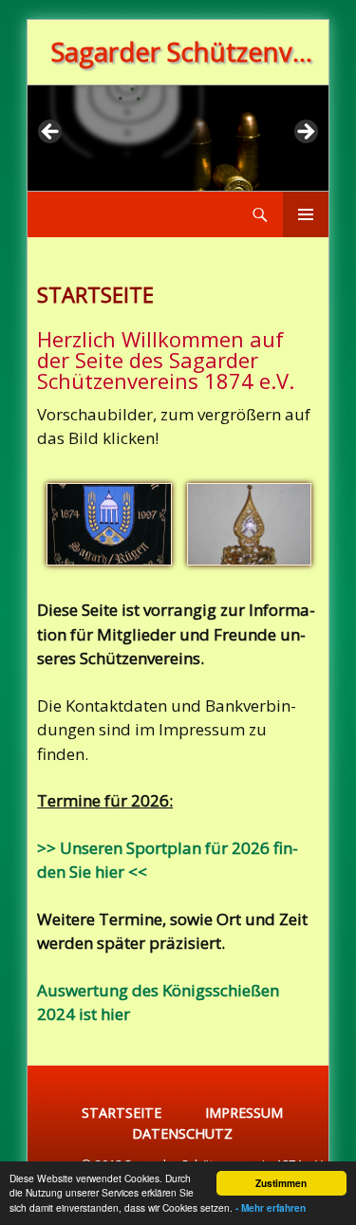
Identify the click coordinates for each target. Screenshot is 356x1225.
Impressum (244, 1113)
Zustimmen (281, 1183)
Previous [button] (51, 133)
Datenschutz (182, 1133)
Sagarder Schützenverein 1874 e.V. (185, 51)
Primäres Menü (305, 214)
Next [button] (304, 133)
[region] (178, 138)
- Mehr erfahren (270, 1208)
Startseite (121, 1113)
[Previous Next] (178, 138)
